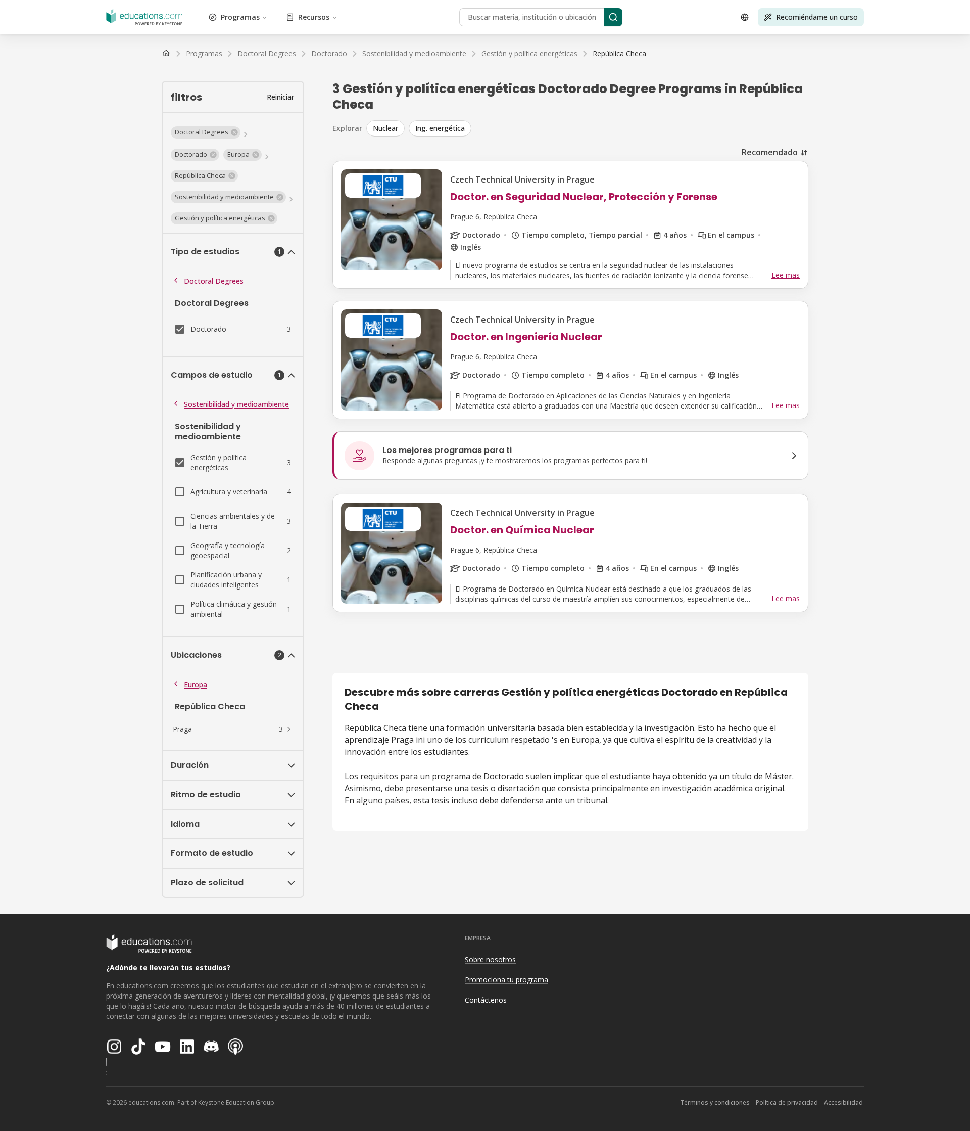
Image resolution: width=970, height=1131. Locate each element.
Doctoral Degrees (214, 281)
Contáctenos (486, 1000)
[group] (587, 128)
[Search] (613, 17)
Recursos (313, 17)
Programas (240, 17)
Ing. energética (440, 128)
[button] (205, 132)
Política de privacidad (787, 1102)
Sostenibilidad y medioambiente (236, 404)
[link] (619, 54)
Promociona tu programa (506, 979)
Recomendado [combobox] (770, 152)
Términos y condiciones (715, 1102)
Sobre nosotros (490, 959)
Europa (195, 684)
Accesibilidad (843, 1102)
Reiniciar (280, 97)
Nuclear (385, 128)
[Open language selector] (745, 17)
